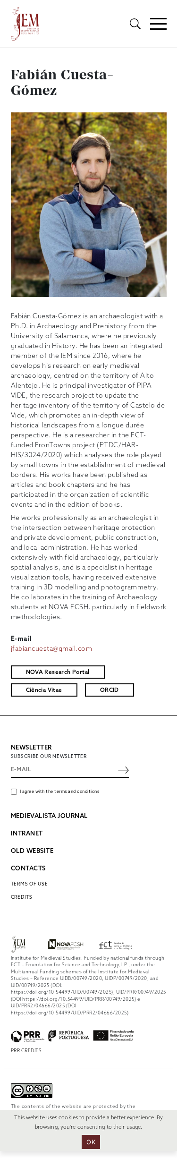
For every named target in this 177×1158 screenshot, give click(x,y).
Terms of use (29, 884)
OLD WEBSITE (32, 851)
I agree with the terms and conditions (60, 791)
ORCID (109, 690)
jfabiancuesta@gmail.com (52, 649)
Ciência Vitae (44, 690)
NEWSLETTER (31, 747)
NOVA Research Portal (58, 672)
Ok (90, 1142)
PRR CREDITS (26, 1051)
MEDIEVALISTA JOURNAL (49, 816)
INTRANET (27, 833)
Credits (22, 897)
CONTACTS (28, 868)
